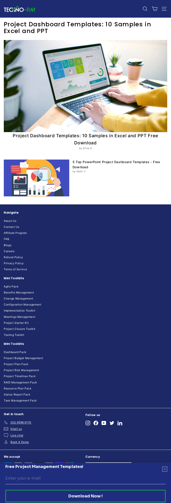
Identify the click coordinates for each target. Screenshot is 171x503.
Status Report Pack (17, 394)
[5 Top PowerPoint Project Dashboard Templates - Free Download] (36, 178)
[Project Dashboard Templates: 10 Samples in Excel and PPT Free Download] (85, 86)
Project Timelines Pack (20, 376)
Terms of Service (15, 269)
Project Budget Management (23, 358)
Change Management (18, 298)
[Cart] (154, 8)
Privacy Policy (14, 263)
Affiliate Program (15, 233)
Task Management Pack (20, 400)
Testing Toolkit (14, 335)
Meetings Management (19, 316)
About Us (10, 220)
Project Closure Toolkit (19, 328)
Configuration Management (22, 304)
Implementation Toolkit (19, 310)
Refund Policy (13, 257)
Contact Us (11, 227)
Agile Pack (11, 286)
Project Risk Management (21, 370)
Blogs (7, 245)
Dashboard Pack (15, 352)
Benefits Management (19, 292)
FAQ (6, 239)
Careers (9, 251)
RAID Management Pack (20, 382)
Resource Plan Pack (18, 388)
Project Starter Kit (16, 322)
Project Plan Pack (16, 364)
